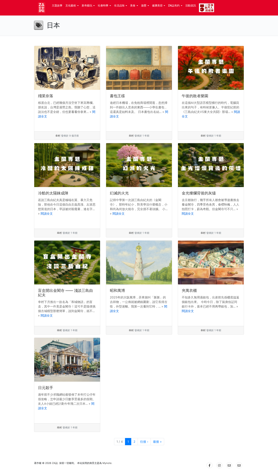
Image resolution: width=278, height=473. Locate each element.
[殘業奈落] (67, 68)
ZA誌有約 (174, 5)
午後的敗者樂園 (195, 96)
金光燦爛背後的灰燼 (199, 193)
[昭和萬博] (139, 262)
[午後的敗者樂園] (211, 68)
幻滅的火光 (119, 193)
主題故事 (57, 5)
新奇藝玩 (87, 5)
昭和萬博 (117, 290)
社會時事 (103, 5)
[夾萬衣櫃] (211, 262)
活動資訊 (190, 5)
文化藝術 (70, 5)
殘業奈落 (45, 96)
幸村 (57, 135)
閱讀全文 (47, 213)
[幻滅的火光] (139, 165)
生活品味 (119, 5)
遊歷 (143, 5)
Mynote (107, 462)
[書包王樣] (139, 68)
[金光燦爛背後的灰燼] (211, 165)
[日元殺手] (67, 360)
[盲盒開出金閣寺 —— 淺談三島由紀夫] (67, 262)
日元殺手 (45, 387)
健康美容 (157, 5)
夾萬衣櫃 (189, 290)
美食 (132, 5)
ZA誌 (55, 462)
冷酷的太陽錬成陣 (53, 193)
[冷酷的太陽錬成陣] (67, 165)
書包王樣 (117, 96)
